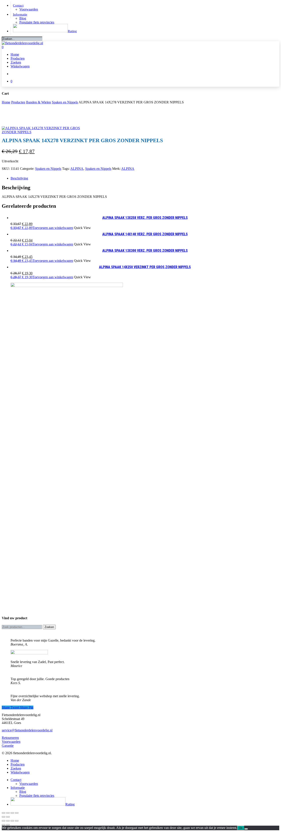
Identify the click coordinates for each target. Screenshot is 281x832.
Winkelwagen (20, 772)
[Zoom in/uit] (3, 813)
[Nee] (246, 829)
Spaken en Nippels (65, 102)
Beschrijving (19, 178)
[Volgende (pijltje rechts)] (8, 817)
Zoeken (49, 627)
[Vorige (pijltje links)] (3, 817)
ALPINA (76, 168)
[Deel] (12, 813)
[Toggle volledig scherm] (8, 813)
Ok (241, 828)
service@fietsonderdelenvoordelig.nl (27, 730)
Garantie (8, 745)
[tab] (145, 178)
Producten (18, 102)
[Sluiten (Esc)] (16, 813)
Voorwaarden (11, 741)
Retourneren (10, 738)
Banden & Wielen (38, 102)
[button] (42, 228)
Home (6, 102)
